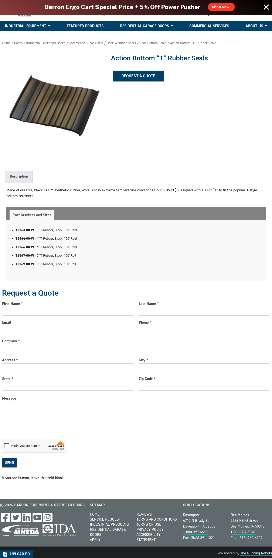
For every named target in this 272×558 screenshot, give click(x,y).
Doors (18, 43)
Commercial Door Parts (86, 43)
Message (9, 398)
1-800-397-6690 (195, 532)
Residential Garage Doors (144, 25)
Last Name (149, 303)
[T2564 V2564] (54, 105)
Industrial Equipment (25, 25)
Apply (95, 539)
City (143, 360)
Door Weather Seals (121, 43)
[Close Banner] (266, 7)
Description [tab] (19, 176)
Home (6, 43)
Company (11, 341)
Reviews (144, 514)
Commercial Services (209, 25)
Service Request (105, 519)
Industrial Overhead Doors (45, 43)
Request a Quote (138, 76)
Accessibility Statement (148, 537)
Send (9, 462)
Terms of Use (148, 524)
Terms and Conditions (156, 519)
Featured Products (85, 25)
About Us (254, 25)
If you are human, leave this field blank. (33, 477)
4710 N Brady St (196, 520)
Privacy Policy (150, 529)
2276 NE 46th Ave (245, 520)
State (7, 378)
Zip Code (147, 378)
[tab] (32, 215)
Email (6, 322)
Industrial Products (109, 524)
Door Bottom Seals (153, 43)
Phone (145, 322)
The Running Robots (256, 553)
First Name (12, 303)
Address (10, 360)
